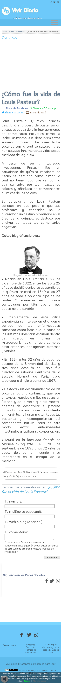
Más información (39, 681)
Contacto (30, 647)
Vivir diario (10, 645)
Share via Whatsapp (44, 108)
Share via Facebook (16, 108)
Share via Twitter (14, 112)
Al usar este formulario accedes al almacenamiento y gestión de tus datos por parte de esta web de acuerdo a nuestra (31, 547)
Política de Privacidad (30, 651)
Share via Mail (37, 112)
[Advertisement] (31, 64)
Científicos (9, 37)
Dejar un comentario (26, 476)
